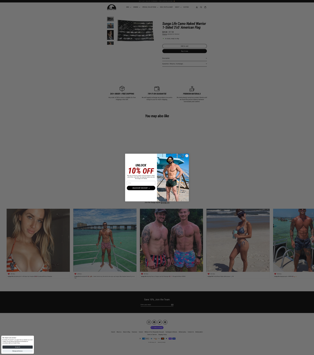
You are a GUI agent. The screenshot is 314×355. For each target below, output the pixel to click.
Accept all (17, 347)
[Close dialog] (186, 155)
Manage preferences (18, 351)
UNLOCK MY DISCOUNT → (141, 188)
